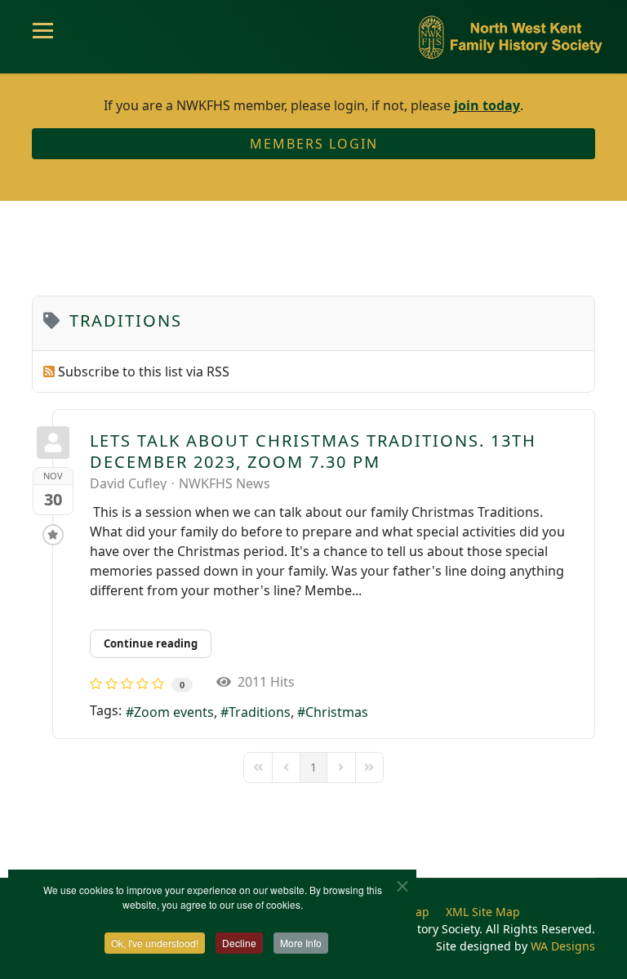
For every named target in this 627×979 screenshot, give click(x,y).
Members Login (314, 144)
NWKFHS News (224, 483)
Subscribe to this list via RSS (143, 371)
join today (487, 105)
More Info (301, 943)
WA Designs (563, 946)
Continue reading (151, 643)
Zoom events (174, 712)
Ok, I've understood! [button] (154, 943)
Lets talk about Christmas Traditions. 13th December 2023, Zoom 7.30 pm (313, 451)
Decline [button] (239, 943)
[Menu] (43, 36)
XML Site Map (483, 911)
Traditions (260, 712)
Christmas (336, 712)
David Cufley (128, 483)
